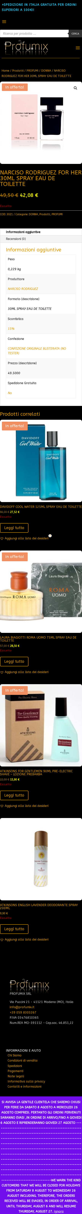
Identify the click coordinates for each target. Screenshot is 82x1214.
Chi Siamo (15, 1055)
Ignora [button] (59, 1211)
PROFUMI (32, 70)
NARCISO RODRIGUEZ (23, 289)
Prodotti (18, 70)
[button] (75, 88)
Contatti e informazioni (24, 1086)
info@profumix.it (22, 1007)
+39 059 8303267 (23, 1012)
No (10, 393)
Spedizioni (15, 1066)
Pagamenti (15, 1071)
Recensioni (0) (16, 239)
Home (5, 70)
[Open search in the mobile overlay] (41, 33)
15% (11, 328)
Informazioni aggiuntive (23, 232)
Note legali (16, 1076)
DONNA (46, 70)
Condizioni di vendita (23, 1060)
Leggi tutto (14, 528)
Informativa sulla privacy (26, 1081)
